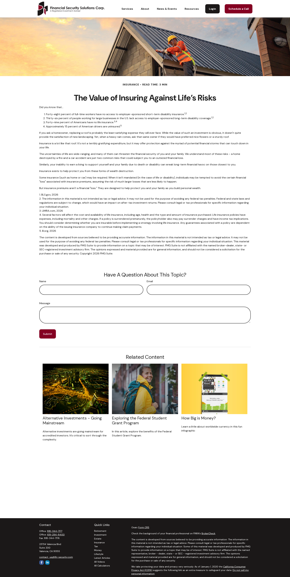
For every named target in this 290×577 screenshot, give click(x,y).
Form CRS (143, 527)
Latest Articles (102, 557)
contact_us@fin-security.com (56, 557)
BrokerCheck (208, 533)
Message (44, 303)
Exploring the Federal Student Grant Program (139, 420)
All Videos (99, 561)
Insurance (99, 542)
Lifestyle (98, 554)
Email (150, 281)
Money (98, 550)
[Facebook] (41, 562)
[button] (127, 9)
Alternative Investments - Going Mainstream (72, 420)
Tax (96, 546)
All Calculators (102, 565)
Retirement (100, 530)
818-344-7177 (54, 531)
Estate (97, 538)
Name (42, 281)
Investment (100, 534)
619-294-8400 (56, 534)
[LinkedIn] (47, 562)
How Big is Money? (198, 418)
